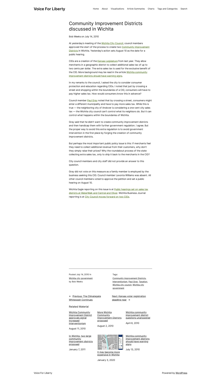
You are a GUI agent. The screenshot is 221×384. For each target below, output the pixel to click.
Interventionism (120, 281)
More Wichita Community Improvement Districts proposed (109, 316)
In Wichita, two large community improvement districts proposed (81, 340)
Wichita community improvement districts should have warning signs (138, 340)
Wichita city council (122, 284)
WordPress (181, 373)
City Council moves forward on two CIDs (107, 196)
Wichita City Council (112, 43)
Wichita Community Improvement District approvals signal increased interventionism (80, 318)
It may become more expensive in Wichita (108, 353)
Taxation (143, 281)
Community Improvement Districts (129, 278)
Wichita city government (81, 278)
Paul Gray (92, 100)
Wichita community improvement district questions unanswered (138, 315)
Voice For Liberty (49, 9)
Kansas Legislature (107, 61)
